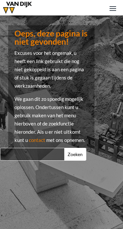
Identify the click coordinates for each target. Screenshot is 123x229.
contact (37, 140)
